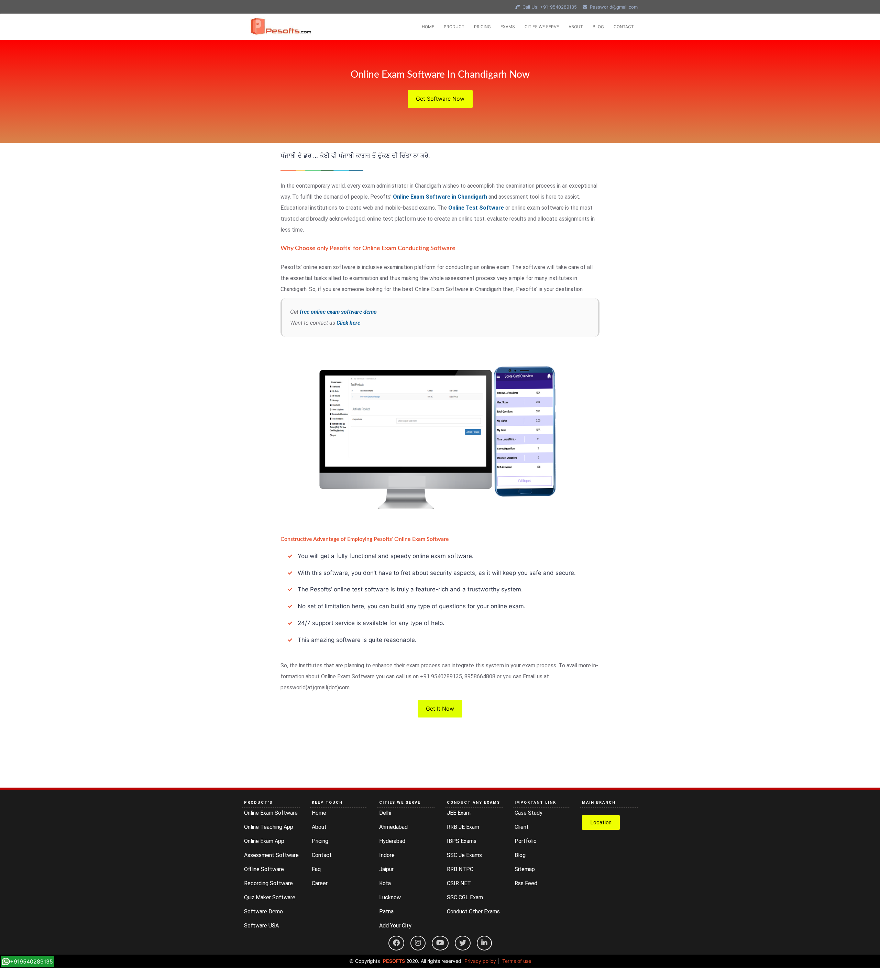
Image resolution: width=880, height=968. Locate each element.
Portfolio (526, 841)
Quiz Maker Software (269, 897)
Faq (316, 869)
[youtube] (440, 943)
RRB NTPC (460, 869)
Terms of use (516, 961)
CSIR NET (459, 883)
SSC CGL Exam (465, 897)
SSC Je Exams (464, 855)
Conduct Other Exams (473, 911)
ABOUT (576, 26)
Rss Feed (526, 883)
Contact (322, 855)
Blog (520, 855)
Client (522, 827)
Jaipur (386, 869)
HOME (428, 26)
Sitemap (525, 869)
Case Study (528, 813)
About (319, 827)
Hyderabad (392, 841)
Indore (387, 855)
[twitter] (463, 943)
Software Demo (263, 911)
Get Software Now (440, 98)
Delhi (385, 813)
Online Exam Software (271, 813)
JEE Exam (459, 813)
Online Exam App (264, 841)
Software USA (261, 925)
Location (601, 822)
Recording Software (268, 883)
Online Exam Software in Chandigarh (440, 196)
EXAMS (507, 26)
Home (319, 813)
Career (320, 883)
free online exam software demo (338, 312)
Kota (385, 883)
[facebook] (396, 943)
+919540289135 (31, 961)
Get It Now (440, 708)
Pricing (320, 841)
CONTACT (624, 26)
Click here (348, 323)
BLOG (598, 26)
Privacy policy (480, 961)
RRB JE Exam (463, 827)
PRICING (482, 26)
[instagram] (418, 943)
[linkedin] (484, 943)
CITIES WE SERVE (542, 26)
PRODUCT (454, 26)
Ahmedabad (393, 827)
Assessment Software (271, 855)
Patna (386, 911)
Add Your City (395, 925)
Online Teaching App (268, 827)
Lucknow (390, 897)
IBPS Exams (461, 841)
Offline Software (264, 869)
